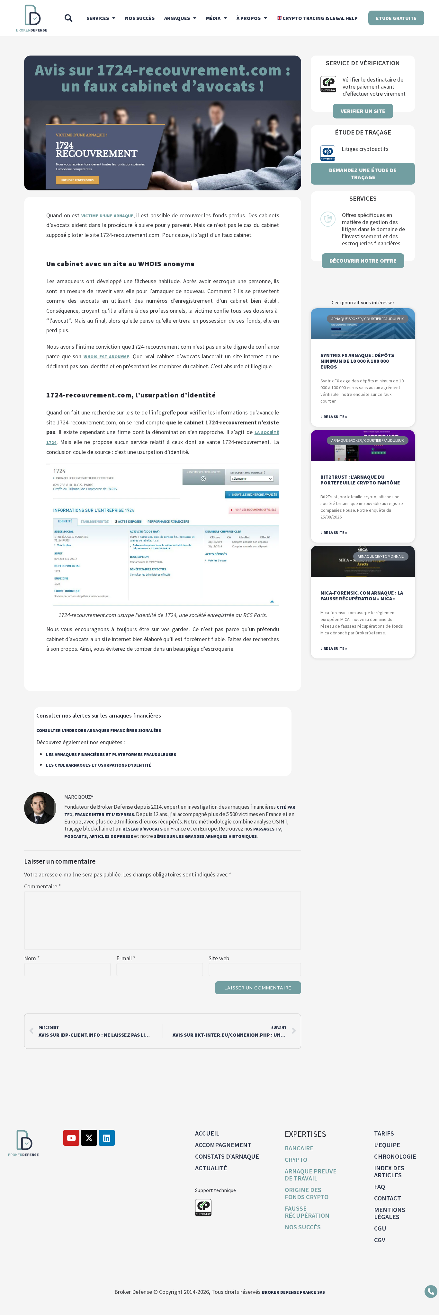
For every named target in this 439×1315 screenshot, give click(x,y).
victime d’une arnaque (107, 216)
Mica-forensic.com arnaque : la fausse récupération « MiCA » (361, 595)
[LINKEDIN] (107, 1138)
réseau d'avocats (142, 829)
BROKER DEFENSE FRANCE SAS (293, 1292)
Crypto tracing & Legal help (320, 18)
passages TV (267, 829)
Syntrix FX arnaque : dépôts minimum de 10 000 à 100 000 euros (357, 361)
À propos (249, 18)
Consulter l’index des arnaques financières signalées (98, 730)
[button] (68, 18)
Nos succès (140, 18)
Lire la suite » (333, 416)
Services (97, 18)
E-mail (126, 958)
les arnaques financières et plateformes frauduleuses (111, 754)
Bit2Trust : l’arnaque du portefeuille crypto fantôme (360, 480)
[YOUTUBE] (71, 1138)
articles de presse (111, 836)
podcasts (75, 836)
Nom (32, 958)
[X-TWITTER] (89, 1138)
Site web (219, 958)
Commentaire (42, 886)
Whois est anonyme (106, 357)
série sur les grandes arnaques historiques (205, 836)
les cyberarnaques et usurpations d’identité (98, 765)
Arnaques (177, 18)
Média (213, 18)
